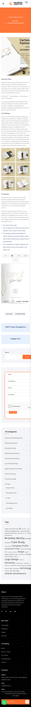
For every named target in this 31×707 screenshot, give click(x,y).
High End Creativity (10, 474)
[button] (4, 702)
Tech (8, 498)
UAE (11, 571)
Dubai (16, 554)
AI (6, 498)
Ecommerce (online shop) (12, 458)
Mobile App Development (12, 453)
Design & (8, 488)
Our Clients (4, 655)
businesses (8, 542)
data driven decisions (12, 552)
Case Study (9, 314)
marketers (21, 559)
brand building (28, 533)
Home (16, 21)
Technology (4, 625)
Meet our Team (5, 652)
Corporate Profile (12, 549)
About (3, 648)
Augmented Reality (25, 531)
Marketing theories (19, 563)
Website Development (11, 443)
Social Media (16, 568)
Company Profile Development (14, 438)
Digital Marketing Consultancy (13, 468)
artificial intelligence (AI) (12, 531)
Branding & (8, 448)
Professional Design (10, 479)
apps (28, 528)
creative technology (25, 549)
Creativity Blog (5, 659)
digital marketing (9, 554)
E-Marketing (22, 554)
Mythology (26, 563)
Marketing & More (11, 493)
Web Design (16, 571)
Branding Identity (14, 538)
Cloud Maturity (8, 546)
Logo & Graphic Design (11, 463)
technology (25, 568)
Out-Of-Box (9, 508)
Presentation (13, 565)
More (12, 488)
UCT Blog (7, 484)
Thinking (7, 571)
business (28, 538)
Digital (26, 552)
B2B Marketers (20, 533)
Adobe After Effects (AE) (11, 528)
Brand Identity (8, 535)
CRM (6, 552)
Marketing (9, 562)
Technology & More (11, 503)
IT (18, 556)
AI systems (24, 528)
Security (7, 568)
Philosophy (7, 565)
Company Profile (20, 314)
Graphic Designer (9, 556)
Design (21, 551)
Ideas (15, 556)
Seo (11, 568)
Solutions (4, 636)
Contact (3, 662)
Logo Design (12, 559)
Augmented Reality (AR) (11, 533)
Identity (14, 448)
